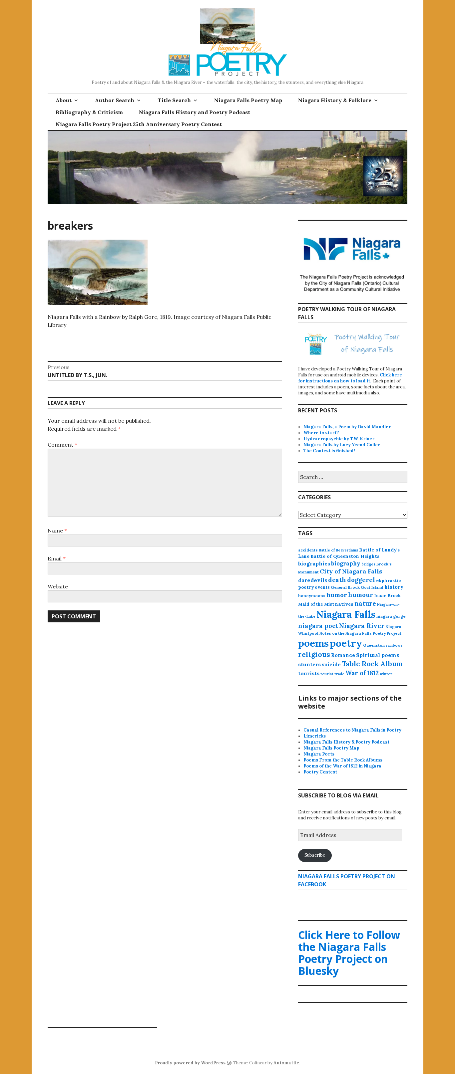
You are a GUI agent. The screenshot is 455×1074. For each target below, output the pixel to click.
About (64, 100)
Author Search (114, 100)
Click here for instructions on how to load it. (350, 378)
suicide (331, 664)
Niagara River (361, 625)
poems (313, 643)
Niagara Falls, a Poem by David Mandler (347, 427)
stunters (309, 664)
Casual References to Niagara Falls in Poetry (352, 730)
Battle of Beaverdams (338, 550)
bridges (368, 564)
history (393, 587)
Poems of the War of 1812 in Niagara (342, 766)
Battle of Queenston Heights (344, 556)
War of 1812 (362, 673)
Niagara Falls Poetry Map (248, 100)
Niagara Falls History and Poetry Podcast (194, 112)
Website (58, 586)
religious (314, 654)
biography (345, 563)
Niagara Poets (318, 754)
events (322, 587)
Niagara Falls (345, 614)
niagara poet (318, 626)
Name (57, 530)
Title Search (174, 100)
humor (336, 595)
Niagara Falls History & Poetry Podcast (346, 742)
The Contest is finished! (329, 451)
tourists (308, 673)
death (337, 580)
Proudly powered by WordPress (190, 1063)
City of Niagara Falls (351, 571)
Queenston (374, 645)
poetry (346, 643)
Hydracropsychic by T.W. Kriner (338, 439)
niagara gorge (391, 616)
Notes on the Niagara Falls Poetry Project (360, 633)
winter (386, 674)
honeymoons (311, 595)
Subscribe (314, 855)
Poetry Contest (320, 772)
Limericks (314, 736)
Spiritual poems (377, 655)
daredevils (312, 580)
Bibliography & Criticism (89, 112)
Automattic (286, 1063)
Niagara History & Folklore (334, 100)
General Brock (345, 587)
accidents (308, 549)
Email (57, 558)
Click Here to (349, 953)
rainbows (394, 645)
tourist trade (332, 674)
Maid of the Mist (316, 604)
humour (360, 595)
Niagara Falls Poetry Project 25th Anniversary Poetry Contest (139, 124)
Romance (343, 655)
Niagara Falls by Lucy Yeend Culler (341, 445)
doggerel (361, 580)
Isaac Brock (387, 595)
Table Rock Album (372, 664)
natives (344, 604)
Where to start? (321, 433)
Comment (62, 444)
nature (365, 603)
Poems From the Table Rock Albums (342, 760)
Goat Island (372, 587)
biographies (314, 563)
